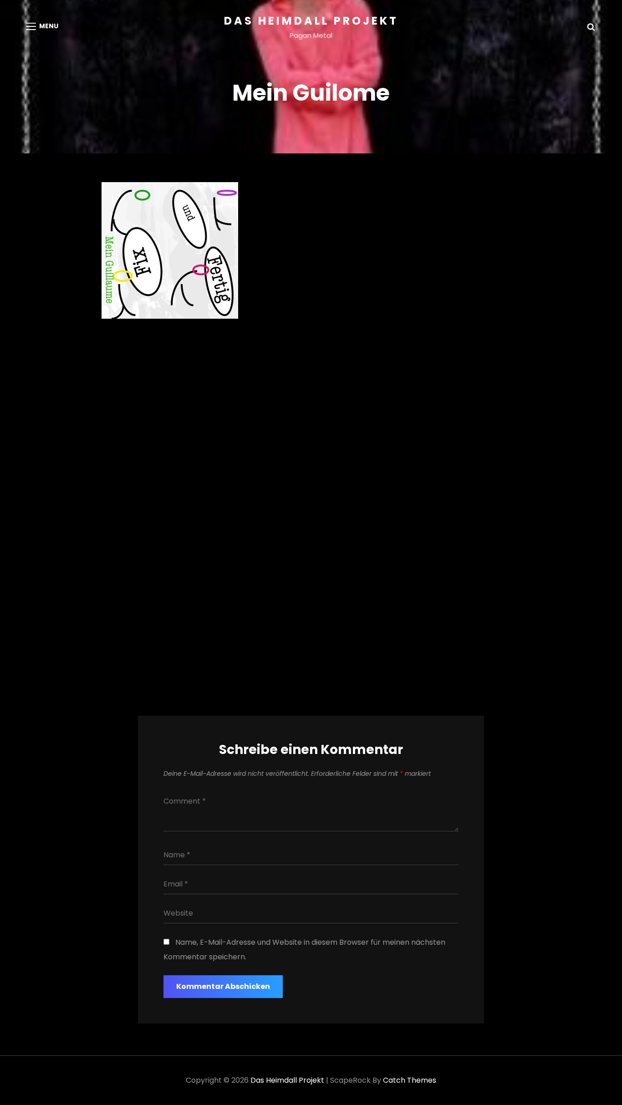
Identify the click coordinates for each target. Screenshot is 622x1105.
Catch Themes (409, 1080)
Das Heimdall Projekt (311, 20)
